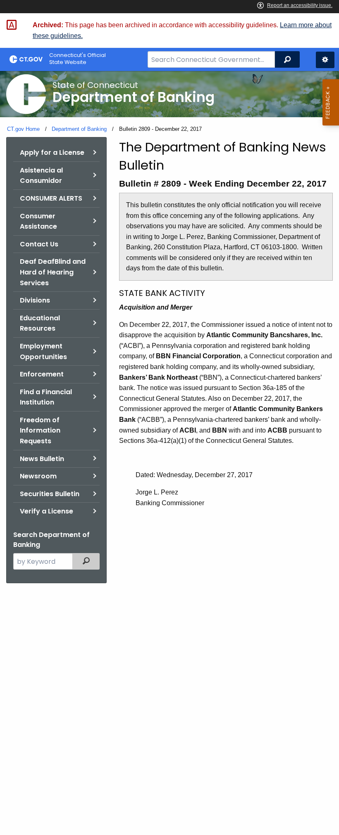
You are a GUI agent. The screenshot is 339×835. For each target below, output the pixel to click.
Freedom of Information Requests (40, 430)
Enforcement (42, 374)
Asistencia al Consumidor (41, 176)
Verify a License (46, 511)
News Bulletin (42, 459)
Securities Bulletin (49, 494)
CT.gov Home (23, 129)
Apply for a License (52, 152)
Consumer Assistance (38, 221)
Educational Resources (40, 323)
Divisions (35, 300)
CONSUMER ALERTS (51, 198)
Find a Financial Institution (46, 397)
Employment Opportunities (43, 351)
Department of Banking (79, 129)
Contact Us (39, 244)
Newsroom (38, 476)
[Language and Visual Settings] (325, 60)
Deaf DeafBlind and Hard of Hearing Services (53, 272)
